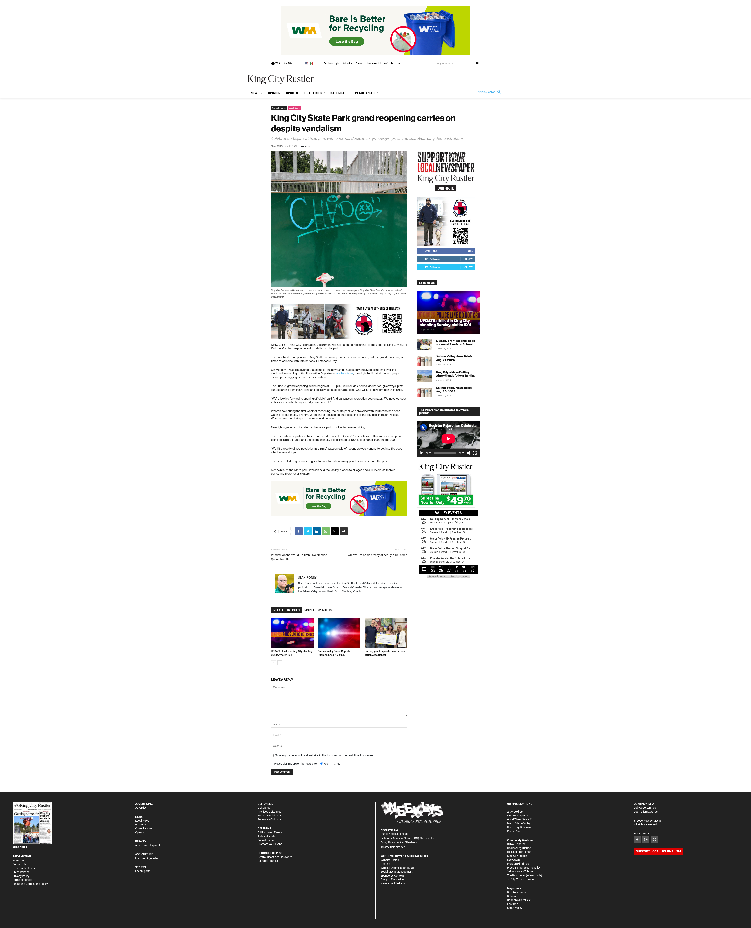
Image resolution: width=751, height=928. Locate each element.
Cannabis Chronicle (519, 900)
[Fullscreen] (475, 453)
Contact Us (19, 864)
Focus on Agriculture (147, 858)
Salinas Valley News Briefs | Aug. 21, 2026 (454, 358)
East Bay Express (517, 815)
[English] (307, 63)
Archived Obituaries (269, 811)
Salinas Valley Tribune (520, 871)
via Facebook (344, 373)
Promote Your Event (270, 844)
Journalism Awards (646, 811)
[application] (448, 439)
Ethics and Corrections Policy (30, 883)
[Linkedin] (317, 531)
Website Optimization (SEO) (397, 867)
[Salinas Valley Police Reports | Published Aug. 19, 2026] (339, 633)
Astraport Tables (268, 860)
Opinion (140, 832)
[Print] (344, 531)
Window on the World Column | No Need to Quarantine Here (299, 557)
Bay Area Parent (517, 892)
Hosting (385, 863)
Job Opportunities (645, 807)
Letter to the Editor (24, 868)
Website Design (390, 859)
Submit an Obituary (269, 819)
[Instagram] (477, 63)
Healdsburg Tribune (519, 848)
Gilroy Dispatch (516, 844)
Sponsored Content (392, 875)
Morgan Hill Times (518, 863)
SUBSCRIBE (20, 847)
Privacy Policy (21, 876)
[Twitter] (308, 531)
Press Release (21, 872)
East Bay (512, 903)
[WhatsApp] (326, 531)
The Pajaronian (516, 875)
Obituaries (264, 807)
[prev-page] (273, 662)
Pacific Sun (514, 831)
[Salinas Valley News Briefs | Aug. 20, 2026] (424, 391)
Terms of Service (22, 879)
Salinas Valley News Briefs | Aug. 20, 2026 (454, 389)
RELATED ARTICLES (286, 610)
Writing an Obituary (269, 815)
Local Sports (142, 871)
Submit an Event (267, 840)
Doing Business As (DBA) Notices (400, 842)
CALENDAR (264, 828)
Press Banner (515, 867)
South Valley (514, 907)
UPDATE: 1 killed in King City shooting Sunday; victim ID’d (445, 322)
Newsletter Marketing (394, 883)
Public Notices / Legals (394, 833)
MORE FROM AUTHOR (319, 610)
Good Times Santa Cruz (521, 819)
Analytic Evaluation (392, 879)
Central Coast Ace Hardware (275, 857)
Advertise (140, 807)
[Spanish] (312, 63)
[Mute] (469, 453)
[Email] (335, 531)
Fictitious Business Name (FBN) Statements (407, 838)
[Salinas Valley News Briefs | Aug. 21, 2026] (424, 360)
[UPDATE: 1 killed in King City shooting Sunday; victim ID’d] (292, 633)
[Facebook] (473, 63)
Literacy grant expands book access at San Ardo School (455, 342)
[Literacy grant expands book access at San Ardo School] (386, 633)
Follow (468, 258)
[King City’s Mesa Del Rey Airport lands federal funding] (424, 376)
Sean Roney (277, 146)
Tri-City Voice (515, 879)
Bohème (512, 896)
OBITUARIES (265, 803)
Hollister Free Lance (519, 851)
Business (140, 824)
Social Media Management (397, 871)
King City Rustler (517, 855)
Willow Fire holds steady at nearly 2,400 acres (377, 555)
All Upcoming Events (270, 832)
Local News (294, 107)
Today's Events (266, 836)
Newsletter (19, 860)
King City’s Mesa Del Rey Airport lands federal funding (456, 373)
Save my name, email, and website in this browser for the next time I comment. (324, 755)
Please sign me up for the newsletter (296, 763)
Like (470, 250)
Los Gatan (513, 859)
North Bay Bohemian (519, 827)
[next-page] (279, 662)
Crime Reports (279, 107)
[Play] (422, 453)
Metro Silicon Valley (519, 823)
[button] (490, 92)
